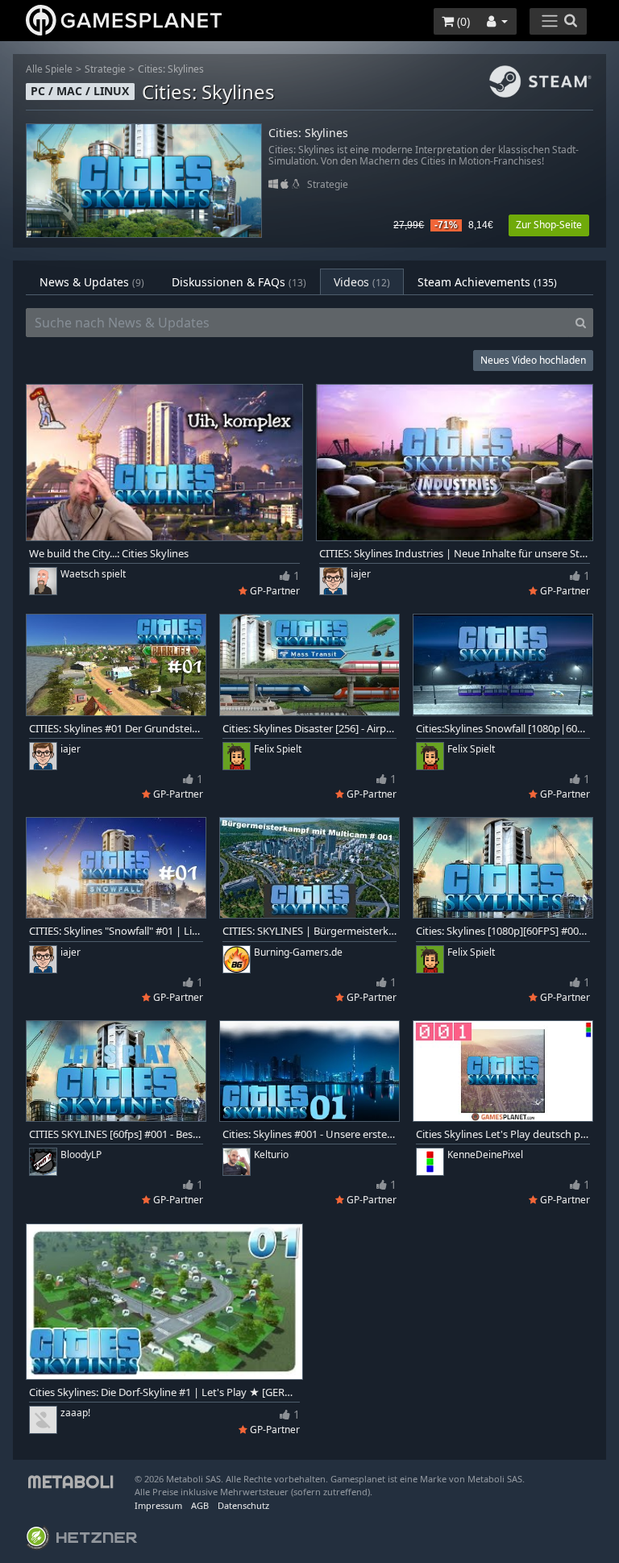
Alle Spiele (49, 69)
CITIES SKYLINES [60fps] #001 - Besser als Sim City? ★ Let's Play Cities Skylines (116, 1134)
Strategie (105, 69)
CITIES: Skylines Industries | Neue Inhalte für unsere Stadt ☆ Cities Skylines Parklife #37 (454, 554)
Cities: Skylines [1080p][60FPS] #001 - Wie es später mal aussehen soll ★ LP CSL (503, 931)
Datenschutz (243, 1505)
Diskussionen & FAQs (239, 282)
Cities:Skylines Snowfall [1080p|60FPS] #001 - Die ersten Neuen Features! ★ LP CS (503, 729)
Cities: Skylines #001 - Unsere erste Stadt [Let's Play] (309, 1134)
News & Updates (91, 282)
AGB (200, 1505)
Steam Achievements (487, 282)
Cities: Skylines (171, 69)
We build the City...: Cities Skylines (109, 554)
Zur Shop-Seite (549, 224)
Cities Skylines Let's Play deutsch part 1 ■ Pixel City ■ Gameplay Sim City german (503, 1134)
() (462, 21)
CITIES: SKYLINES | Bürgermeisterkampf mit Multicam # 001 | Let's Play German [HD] (309, 931)
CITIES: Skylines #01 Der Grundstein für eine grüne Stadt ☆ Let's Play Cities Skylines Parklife (116, 729)
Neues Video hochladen (533, 360)
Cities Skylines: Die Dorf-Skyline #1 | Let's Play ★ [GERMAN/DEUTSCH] (164, 1392)
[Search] (580, 322)
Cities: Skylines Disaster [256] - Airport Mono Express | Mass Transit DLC (309, 729)
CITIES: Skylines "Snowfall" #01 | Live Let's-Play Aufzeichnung (116, 931)
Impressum (158, 1505)
